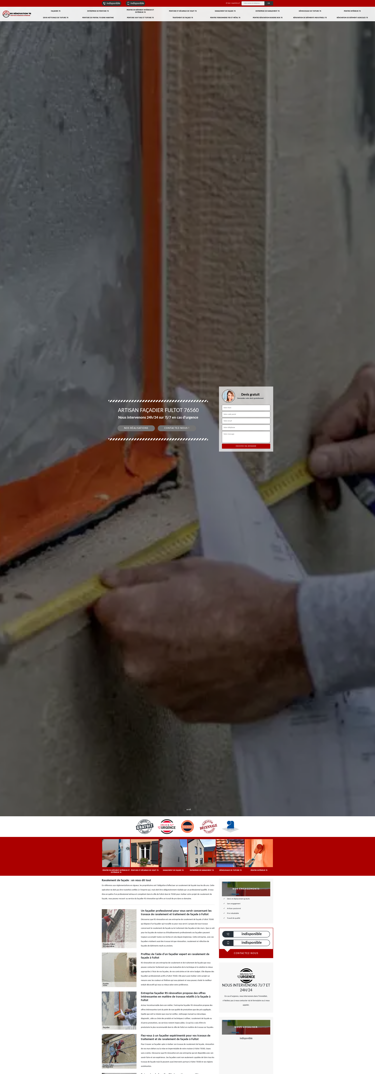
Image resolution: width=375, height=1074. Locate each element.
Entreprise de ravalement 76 (267, 11)
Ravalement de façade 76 (225, 11)
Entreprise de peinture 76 (98, 11)
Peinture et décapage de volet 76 (183, 11)
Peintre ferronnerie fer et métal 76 (225, 18)
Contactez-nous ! (177, 428)
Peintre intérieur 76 (352, 11)
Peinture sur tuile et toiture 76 (140, 18)
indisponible (113, 3)
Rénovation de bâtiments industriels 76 (310, 18)
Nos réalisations (136, 428)
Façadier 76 (55, 11)
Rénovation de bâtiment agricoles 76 (352, 18)
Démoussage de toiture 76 (310, 11)
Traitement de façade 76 (183, 18)
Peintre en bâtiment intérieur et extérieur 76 (140, 11)
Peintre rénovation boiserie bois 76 (267, 18)
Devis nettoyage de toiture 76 (55, 18)
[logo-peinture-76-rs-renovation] (16, 14)
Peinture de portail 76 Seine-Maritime (98, 18)
